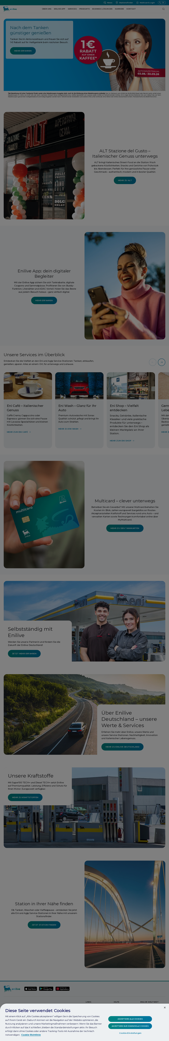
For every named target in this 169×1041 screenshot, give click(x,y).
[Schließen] (165, 1007)
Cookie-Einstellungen (130, 1033)
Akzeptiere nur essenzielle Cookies (130, 1026)
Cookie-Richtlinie (31, 1035)
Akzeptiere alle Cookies (130, 1019)
